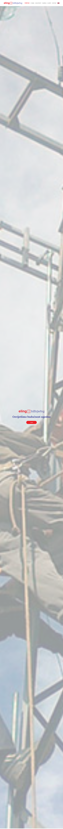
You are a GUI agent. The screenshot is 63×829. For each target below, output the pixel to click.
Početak (27, 3)
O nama (32, 3)
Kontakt (54, 3)
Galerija (44, 3)
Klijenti (49, 3)
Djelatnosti (38, 3)
